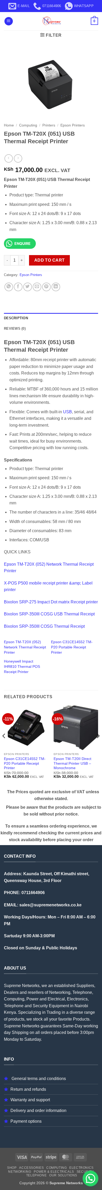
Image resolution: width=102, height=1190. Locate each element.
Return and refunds (28, 1089)
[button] (8, 21)
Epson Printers (72, 125)
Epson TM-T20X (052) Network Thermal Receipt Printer (25, 647)
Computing (28, 125)
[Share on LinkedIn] (56, 287)
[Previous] (4, 746)
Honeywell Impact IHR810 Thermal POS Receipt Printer (22, 666)
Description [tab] (16, 318)
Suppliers (85, 985)
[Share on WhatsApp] (8, 287)
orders (47, 1032)
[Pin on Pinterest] (46, 287)
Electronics (81, 1168)
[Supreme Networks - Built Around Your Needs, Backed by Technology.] (51, 21)
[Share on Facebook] (18, 287)
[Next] (98, 746)
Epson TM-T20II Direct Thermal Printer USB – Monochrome (72, 763)
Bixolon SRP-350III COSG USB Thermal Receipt (49, 614)
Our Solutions (63, 1175)
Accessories (31, 1168)
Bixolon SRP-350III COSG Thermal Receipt (44, 626)
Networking (19, 1172)
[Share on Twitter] (27, 287)
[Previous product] (18, 158)
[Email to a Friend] (37, 287)
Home (9, 125)
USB (67, 412)
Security (85, 1172)
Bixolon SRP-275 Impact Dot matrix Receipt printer (51, 602)
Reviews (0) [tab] (15, 328)
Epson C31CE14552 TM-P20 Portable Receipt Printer (72, 647)
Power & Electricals (54, 1172)
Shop (11, 1168)
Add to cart (49, 260)
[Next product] (8, 158)
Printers (48, 125)
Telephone (36, 1175)
